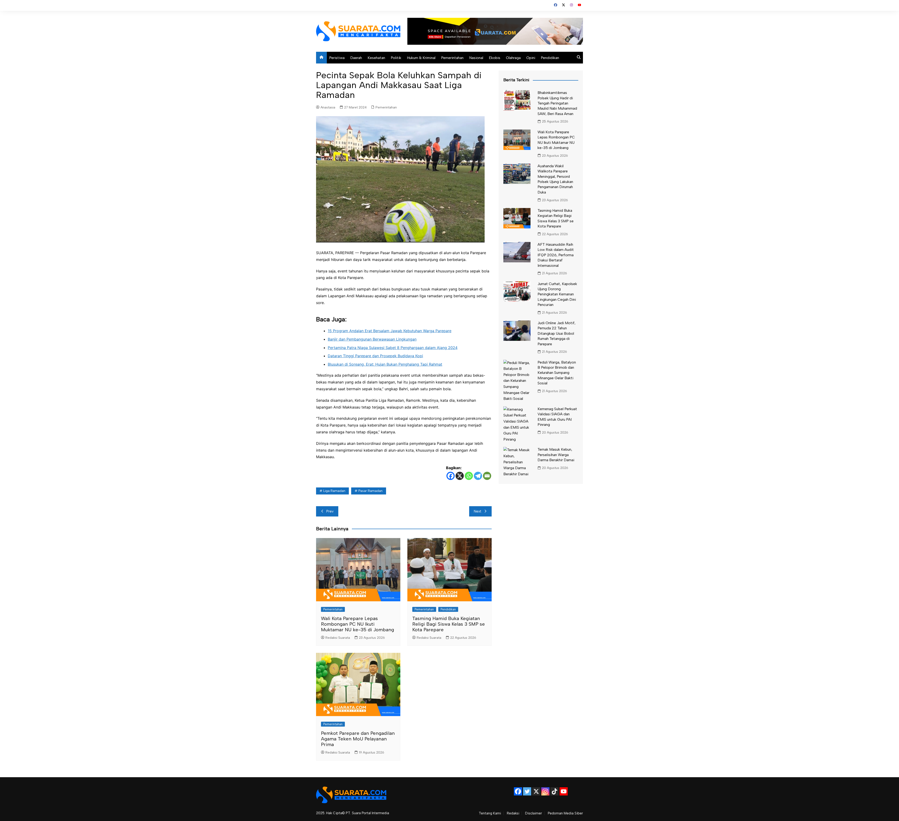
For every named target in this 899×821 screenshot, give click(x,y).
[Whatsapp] (469, 476)
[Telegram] (478, 476)
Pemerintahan (452, 58)
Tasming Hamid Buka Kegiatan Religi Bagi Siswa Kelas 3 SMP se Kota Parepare (448, 624)
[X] (460, 476)
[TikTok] (554, 791)
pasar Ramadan (370, 491)
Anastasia (328, 107)
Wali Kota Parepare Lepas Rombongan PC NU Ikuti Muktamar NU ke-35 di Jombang (357, 624)
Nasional (476, 58)
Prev (330, 511)
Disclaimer (533, 813)
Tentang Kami (490, 813)
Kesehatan (376, 58)
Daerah (356, 58)
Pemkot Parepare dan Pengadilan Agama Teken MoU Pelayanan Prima (358, 738)
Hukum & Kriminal (421, 58)
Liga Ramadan (334, 491)
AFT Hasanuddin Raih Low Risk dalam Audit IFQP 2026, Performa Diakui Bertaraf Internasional (556, 255)
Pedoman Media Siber (565, 813)
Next (477, 511)
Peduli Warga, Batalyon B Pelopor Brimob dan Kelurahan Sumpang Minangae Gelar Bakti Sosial (557, 373)
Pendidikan (550, 58)
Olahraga (513, 58)
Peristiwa (337, 58)
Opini (530, 58)
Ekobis (494, 58)
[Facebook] (450, 476)
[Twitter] (527, 791)
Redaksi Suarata (337, 638)
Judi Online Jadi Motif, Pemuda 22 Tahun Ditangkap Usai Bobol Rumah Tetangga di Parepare (556, 333)
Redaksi (513, 813)
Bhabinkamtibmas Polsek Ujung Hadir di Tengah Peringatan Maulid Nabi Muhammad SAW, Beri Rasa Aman (557, 103)
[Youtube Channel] (564, 791)
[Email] (487, 476)
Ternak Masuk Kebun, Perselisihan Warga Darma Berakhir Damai (556, 454)
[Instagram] (545, 791)
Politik (396, 58)
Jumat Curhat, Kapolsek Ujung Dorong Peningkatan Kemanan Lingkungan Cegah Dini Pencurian (557, 294)
